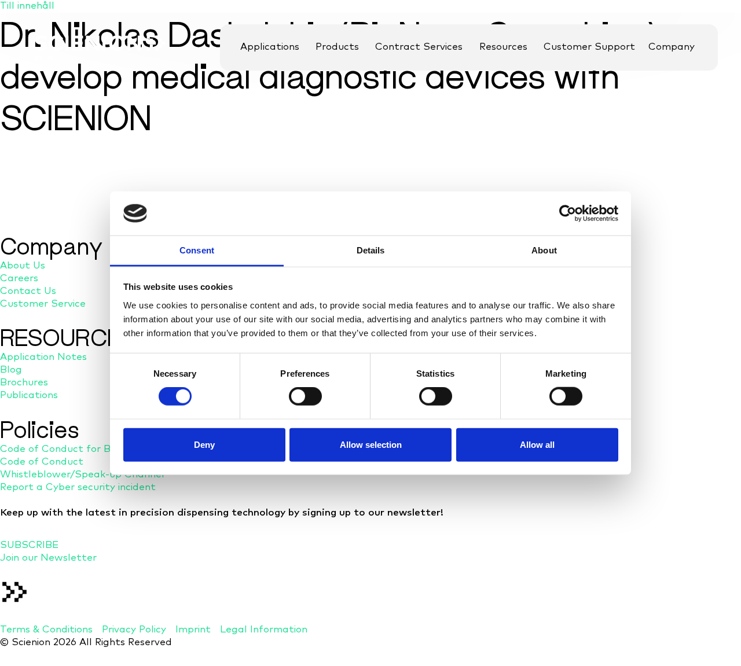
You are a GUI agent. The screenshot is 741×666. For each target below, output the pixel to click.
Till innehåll (27, 6)
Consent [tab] (196, 250)
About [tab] (544, 250)
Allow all (537, 444)
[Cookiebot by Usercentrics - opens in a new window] (567, 213)
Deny (204, 444)
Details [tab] (371, 250)
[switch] (305, 396)
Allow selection (371, 444)
